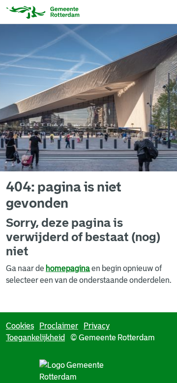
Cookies (20, 326)
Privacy (97, 326)
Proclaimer (58, 326)
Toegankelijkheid (35, 337)
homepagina (68, 268)
